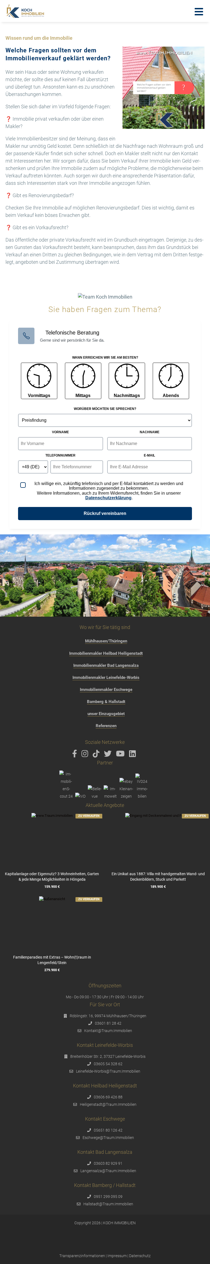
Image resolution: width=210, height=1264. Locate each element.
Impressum (117, 1256)
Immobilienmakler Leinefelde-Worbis (105, 677)
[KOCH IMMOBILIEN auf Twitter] (108, 755)
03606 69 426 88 (108, 1097)
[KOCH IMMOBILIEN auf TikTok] (97, 755)
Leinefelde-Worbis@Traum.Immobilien (108, 1071)
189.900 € (158, 887)
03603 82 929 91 (108, 1163)
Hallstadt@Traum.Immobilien (108, 1204)
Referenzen (106, 725)
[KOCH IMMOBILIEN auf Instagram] (86, 755)
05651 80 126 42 (108, 1130)
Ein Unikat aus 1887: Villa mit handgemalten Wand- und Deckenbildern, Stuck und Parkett (158, 877)
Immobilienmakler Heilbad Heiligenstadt (106, 653)
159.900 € (52, 887)
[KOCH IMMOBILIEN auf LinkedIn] (133, 755)
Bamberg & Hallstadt (106, 701)
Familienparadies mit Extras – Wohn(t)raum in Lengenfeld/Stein (52, 960)
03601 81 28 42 (108, 1023)
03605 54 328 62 (108, 1064)
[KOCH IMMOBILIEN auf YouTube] (121, 755)
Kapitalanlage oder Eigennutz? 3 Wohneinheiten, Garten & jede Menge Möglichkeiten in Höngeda (52, 877)
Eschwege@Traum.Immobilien (108, 1137)
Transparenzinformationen (82, 1256)
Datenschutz (140, 1256)
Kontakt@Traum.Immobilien (108, 1030)
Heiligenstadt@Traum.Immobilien (108, 1104)
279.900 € (52, 970)
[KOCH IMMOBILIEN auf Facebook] (75, 755)
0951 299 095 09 (108, 1196)
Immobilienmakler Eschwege (106, 689)
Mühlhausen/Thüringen (106, 641)
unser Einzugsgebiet (106, 713)
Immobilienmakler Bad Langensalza (106, 665)
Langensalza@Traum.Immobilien (108, 1171)
